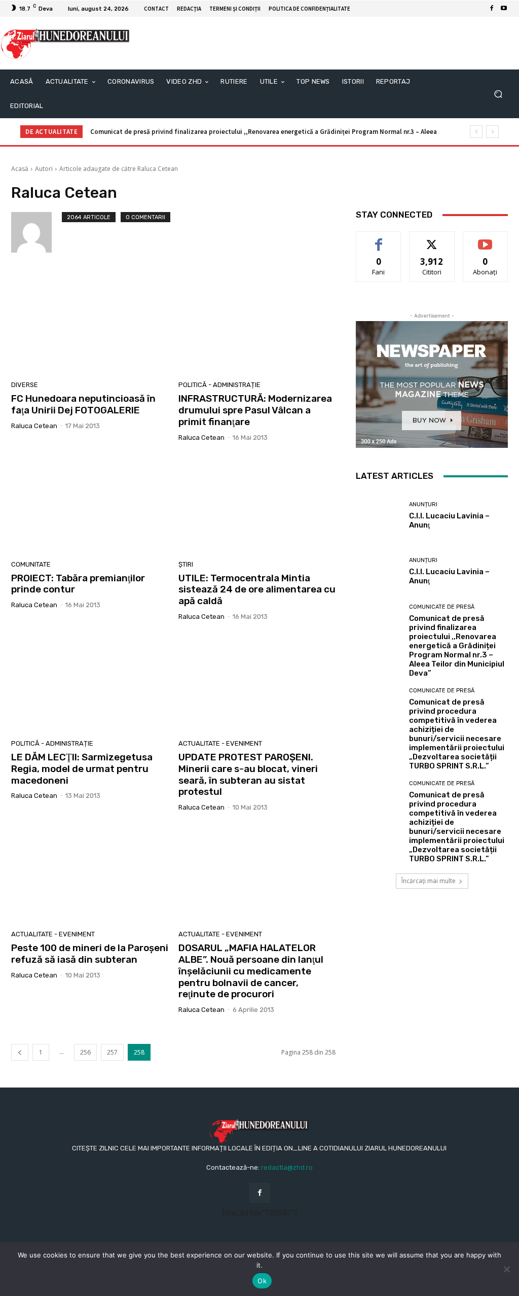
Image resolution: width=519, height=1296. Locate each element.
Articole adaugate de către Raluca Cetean (118, 168)
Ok (262, 1281)
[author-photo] (36, 232)
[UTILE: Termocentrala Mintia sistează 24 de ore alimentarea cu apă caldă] (257, 504)
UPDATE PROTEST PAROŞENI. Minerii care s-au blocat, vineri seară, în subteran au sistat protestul (248, 774)
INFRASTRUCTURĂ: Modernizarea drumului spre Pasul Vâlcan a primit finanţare (255, 410)
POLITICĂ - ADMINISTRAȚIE (219, 384)
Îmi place (378, 239)
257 (112, 1052)
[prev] (476, 131)
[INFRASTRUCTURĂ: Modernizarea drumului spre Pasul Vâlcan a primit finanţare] (257, 324)
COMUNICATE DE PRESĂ (441, 607)
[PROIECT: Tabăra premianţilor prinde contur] (89, 504)
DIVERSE (24, 384)
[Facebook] (492, 9)
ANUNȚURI (423, 504)
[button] (498, 94)
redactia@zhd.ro (287, 1167)
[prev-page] (19, 1052)
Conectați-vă (432, 239)
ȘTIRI (185, 564)
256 (85, 1052)
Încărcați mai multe (428, 881)
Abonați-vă (485, 239)
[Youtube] (504, 9)
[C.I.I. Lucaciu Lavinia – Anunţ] (378, 515)
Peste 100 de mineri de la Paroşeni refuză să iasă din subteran (89, 953)
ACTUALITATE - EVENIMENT (220, 743)
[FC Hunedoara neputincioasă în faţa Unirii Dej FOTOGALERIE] (89, 324)
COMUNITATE (31, 564)
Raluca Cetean (34, 426)
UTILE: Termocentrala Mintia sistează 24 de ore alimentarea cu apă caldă (257, 589)
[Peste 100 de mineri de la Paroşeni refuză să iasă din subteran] (89, 873)
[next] (492, 131)
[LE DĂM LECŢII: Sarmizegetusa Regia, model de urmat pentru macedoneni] (89, 683)
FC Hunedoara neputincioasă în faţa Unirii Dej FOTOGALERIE (83, 404)
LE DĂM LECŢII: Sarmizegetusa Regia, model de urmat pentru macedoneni (82, 768)
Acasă (19, 168)
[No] (506, 1269)
